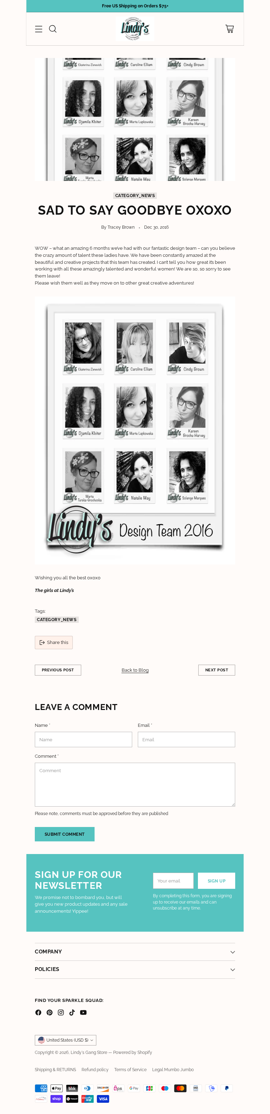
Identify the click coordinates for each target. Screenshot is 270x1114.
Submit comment (65, 834)
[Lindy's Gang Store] (135, 29)
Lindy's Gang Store (89, 1052)
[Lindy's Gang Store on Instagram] (61, 1013)
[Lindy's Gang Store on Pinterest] (49, 1013)
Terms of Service (130, 1069)
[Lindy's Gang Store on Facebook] (38, 1013)
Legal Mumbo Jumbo (173, 1069)
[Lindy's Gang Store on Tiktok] (72, 1013)
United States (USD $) (67, 1040)
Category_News (135, 195)
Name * (42, 725)
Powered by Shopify (132, 1052)
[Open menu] (38, 28)
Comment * (47, 756)
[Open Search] (52, 28)
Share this (57, 642)
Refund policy (95, 1069)
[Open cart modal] (229, 28)
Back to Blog (135, 670)
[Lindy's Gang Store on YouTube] (83, 1013)
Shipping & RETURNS (55, 1069)
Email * (145, 725)
